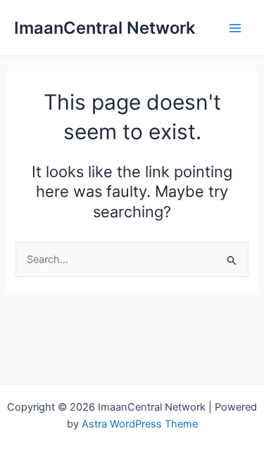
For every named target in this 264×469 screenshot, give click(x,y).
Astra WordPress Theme (140, 424)
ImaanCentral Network (104, 28)
